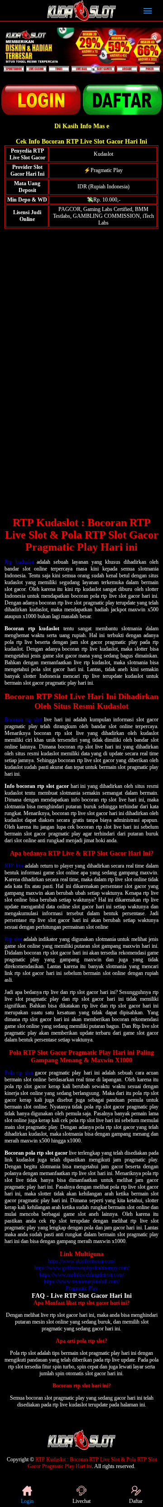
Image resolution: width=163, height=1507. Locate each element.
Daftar (136, 1501)
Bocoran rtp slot (23, 719)
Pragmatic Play (82, 1288)
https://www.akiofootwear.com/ (81, 1261)
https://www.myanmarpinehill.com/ (81, 1281)
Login (27, 1501)
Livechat (81, 1501)
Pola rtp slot (19, 1073)
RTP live (14, 866)
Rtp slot (13, 939)
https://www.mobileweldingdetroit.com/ (81, 1275)
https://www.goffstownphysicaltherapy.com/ (81, 1268)
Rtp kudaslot (19, 562)
